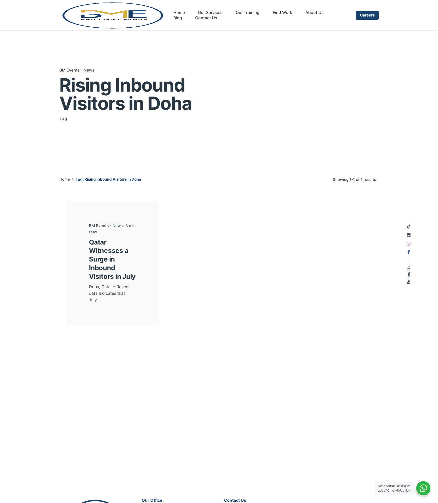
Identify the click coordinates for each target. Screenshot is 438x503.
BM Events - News (77, 70)
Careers (367, 15)
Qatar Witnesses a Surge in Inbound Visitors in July (112, 259)
